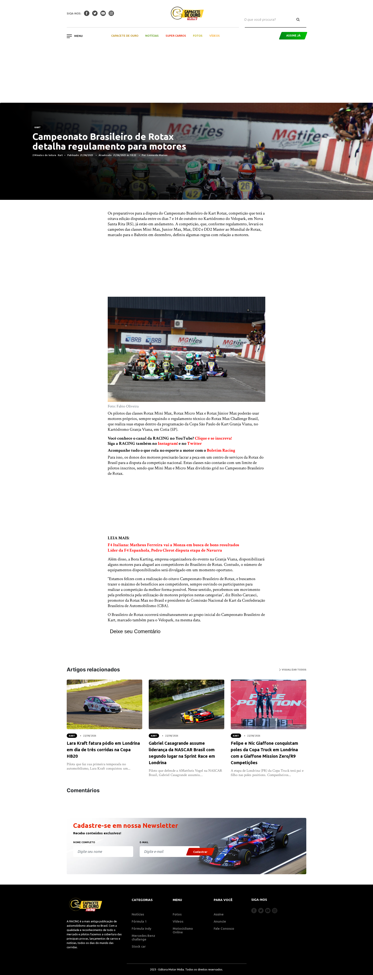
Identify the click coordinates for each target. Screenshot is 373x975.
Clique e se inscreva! (213, 438)
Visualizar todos (293, 669)
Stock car (139, 946)
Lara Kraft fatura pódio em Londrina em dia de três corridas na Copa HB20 (103, 750)
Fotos (197, 35)
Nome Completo (84, 842)
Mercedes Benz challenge (143, 937)
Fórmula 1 (139, 921)
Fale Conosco (224, 928)
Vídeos (214, 35)
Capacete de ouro (124, 35)
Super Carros (176, 35)
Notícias (152, 35)
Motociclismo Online (183, 930)
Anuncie (220, 921)
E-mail (144, 842)
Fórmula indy (141, 928)
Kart (38, 127)
